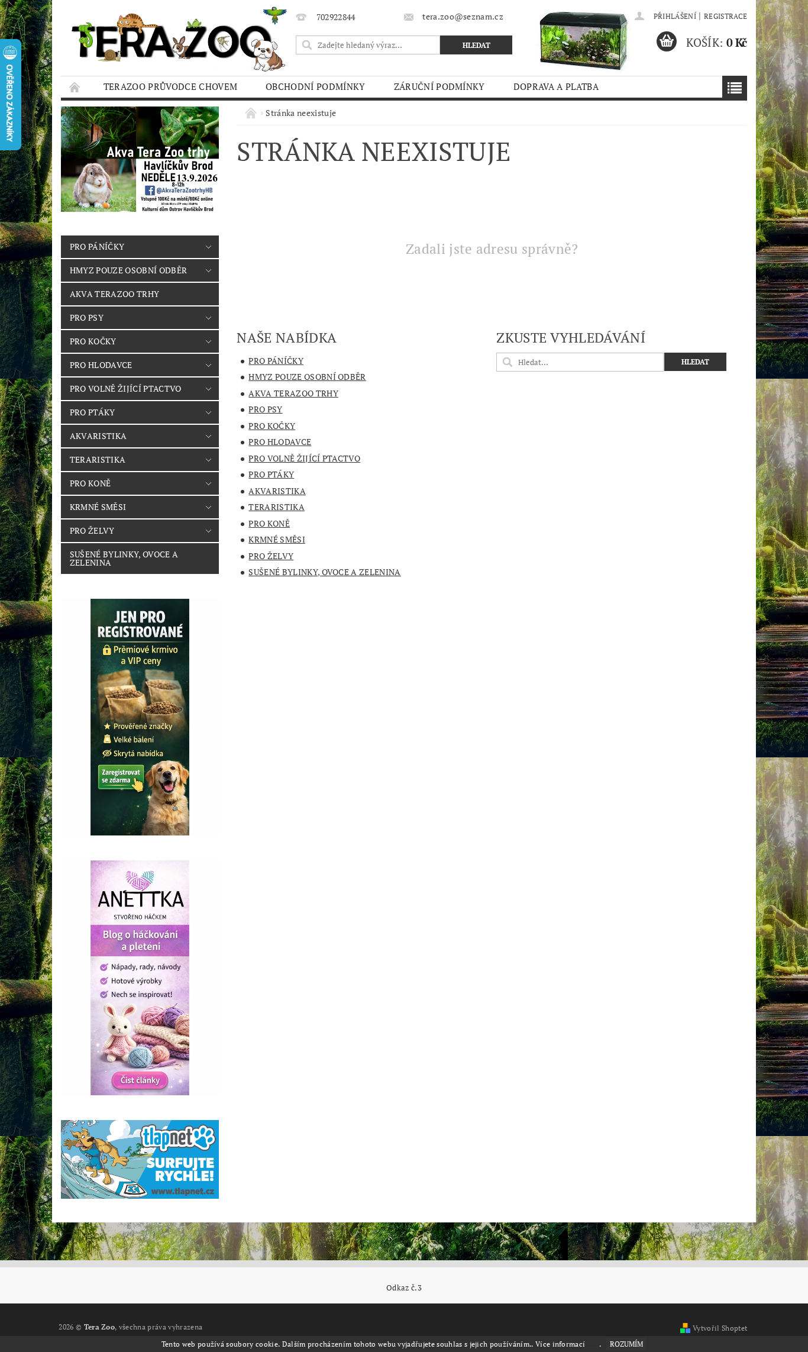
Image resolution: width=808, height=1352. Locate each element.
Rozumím (626, 1344)
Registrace (725, 16)
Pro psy (87, 317)
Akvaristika (98, 435)
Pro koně (90, 483)
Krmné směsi (98, 506)
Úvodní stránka (75, 86)
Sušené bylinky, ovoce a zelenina (124, 558)
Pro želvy (92, 530)
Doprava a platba (556, 86)
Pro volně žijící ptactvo (126, 388)
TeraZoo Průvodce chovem (170, 86)
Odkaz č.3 (404, 1288)
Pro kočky (93, 341)
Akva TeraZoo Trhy (114, 293)
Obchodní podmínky (315, 86)
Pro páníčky (97, 246)
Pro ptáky (92, 412)
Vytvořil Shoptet (720, 1328)
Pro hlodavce (101, 364)
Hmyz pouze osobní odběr (128, 270)
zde (593, 1344)
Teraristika (98, 459)
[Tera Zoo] (179, 38)
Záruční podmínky (439, 86)
